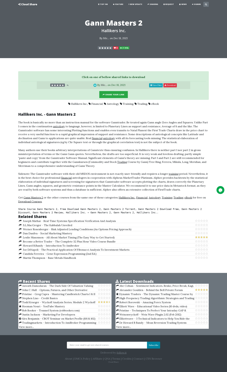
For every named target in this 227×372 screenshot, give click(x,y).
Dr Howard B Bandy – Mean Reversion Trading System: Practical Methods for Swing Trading (151, 322)
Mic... (106, 38)
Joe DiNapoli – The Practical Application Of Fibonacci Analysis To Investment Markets (76, 249)
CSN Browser (154, 358)
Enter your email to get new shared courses (89, 345)
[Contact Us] (220, 190)
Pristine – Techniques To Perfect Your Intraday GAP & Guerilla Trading (151, 310)
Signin (197, 4)
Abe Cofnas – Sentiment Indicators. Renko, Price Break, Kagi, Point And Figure (155, 286)
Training (128, 103)
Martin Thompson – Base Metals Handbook (49, 257)
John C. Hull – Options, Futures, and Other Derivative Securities (53, 290)
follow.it (122, 352)
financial (97, 138)
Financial (97, 103)
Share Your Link (114, 94)
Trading (142, 103)
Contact (139, 358)
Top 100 (104, 4)
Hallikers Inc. (113, 30)
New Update (136, 4)
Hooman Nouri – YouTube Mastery (43, 306)
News (184, 4)
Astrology (113, 103)
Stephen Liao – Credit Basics (40, 298)
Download (171, 85)
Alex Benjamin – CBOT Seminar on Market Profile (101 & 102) (58, 318)
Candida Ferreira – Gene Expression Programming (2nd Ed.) (59, 253)
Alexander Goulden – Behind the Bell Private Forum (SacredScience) (149, 290)
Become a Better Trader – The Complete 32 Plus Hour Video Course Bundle (69, 241)
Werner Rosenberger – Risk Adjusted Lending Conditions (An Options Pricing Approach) (76, 229)
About (68, 358)
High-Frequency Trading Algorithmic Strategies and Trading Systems (155, 298)
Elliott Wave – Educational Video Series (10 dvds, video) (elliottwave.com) (151, 306)
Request (169, 4)
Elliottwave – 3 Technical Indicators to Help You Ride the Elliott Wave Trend (153, 318)
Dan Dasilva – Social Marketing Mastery (47, 233)
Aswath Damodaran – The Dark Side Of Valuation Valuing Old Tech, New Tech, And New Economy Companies (56, 286)
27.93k (125, 48)
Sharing (153, 4)
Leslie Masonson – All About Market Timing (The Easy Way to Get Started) (68, 237)
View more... (26, 327)
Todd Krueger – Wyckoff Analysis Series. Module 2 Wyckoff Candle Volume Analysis (57, 302)
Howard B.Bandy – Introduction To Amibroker (50, 245)
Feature (119, 4)
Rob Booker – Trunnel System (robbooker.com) (51, 310)
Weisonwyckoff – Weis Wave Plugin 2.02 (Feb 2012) (150, 314)
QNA (107, 358)
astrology (59, 126)
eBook (155, 103)
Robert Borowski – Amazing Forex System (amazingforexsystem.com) (143, 302)
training (174, 173)
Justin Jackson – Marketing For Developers (48, 314)
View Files (157, 85)
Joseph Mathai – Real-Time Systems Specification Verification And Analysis (69, 221)
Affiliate (97, 358)
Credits (126, 358)
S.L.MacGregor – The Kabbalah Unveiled (47, 225)
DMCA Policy (82, 358)
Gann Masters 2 (33, 197)
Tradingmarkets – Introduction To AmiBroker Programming (59, 322)
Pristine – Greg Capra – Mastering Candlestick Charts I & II (58, 294)
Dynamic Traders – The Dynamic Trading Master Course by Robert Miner (154, 294)
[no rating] (105, 47)
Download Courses (30, 201)
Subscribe (153, 345)
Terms (116, 358)
